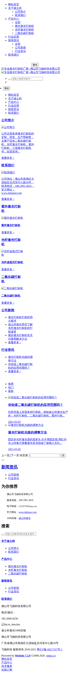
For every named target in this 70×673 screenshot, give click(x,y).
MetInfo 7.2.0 (22, 655)
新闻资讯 (9, 467)
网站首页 (13, 4)
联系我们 (7, 165)
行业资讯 (7, 350)
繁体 (35, 65)
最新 (11, 391)
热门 (11, 387)
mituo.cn (51, 655)
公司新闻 (7, 310)
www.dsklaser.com (28, 512)
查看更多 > (7, 157)
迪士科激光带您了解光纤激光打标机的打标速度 (20, 328)
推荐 (11, 383)
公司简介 (7, 120)
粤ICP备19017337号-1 (49, 649)
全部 (17, 22)
